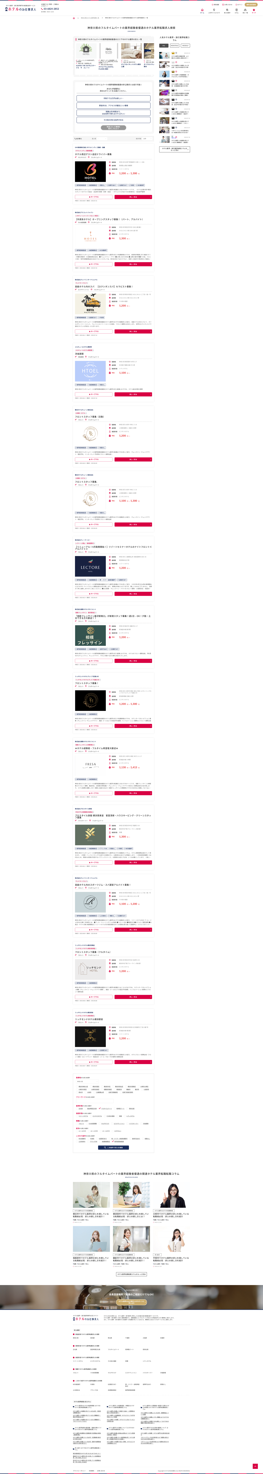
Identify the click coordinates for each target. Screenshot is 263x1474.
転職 (75, 1219)
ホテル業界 (81, 1219)
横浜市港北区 (119, 1086)
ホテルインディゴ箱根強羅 (84, 150)
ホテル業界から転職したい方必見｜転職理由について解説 (155, 1413)
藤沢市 (137, 1089)
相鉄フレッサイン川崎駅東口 (85, 744)
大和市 (89, 1092)
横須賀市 (119, 1089)
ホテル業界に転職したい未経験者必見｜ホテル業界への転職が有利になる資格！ (121, 1438)
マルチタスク (82, 157)
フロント (81, 420)
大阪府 (145, 1338)
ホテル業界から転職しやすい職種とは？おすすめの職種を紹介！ (155, 1418)
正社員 (81, 1108)
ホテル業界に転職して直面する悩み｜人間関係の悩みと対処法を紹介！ (121, 1412)
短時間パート (121, 1108)
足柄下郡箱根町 (113, 1092)
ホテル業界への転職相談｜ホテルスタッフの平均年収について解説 (121, 1416)
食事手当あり (112, 185)
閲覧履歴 (216, 4)
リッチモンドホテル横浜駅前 (85, 1015)
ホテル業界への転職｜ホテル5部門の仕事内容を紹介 (155, 1434)
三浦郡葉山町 (100, 1092)
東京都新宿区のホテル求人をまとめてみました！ (87, 1453)
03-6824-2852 (51, 9)
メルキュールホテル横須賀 (84, 350)
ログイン (239, 4)
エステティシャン (83, 289)
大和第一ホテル (80, 413)
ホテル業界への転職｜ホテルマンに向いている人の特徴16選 (121, 1420)
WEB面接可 (140, 185)
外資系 (132, 185)
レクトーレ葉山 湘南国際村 (85, 543)
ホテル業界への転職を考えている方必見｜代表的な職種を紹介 (87, 1412)
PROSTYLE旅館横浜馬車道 (84, 812)
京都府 (162, 1338)
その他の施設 (111, 1116)
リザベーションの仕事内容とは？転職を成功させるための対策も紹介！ (155, 1442)
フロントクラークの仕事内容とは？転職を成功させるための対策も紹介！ (155, 1438)
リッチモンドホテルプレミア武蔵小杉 (87, 679)
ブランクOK (103, 848)
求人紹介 (157, 1254)
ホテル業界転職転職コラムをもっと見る (131, 1274)
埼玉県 (110, 1338)
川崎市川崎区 (144, 1086)
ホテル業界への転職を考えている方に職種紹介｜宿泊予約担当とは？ (87, 1416)
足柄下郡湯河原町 (127, 1092)
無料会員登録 (251, 4)
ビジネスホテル (97, 1116)
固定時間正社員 (92, 1108)
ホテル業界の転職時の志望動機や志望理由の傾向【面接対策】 (87, 1434)
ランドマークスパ (81, 283)
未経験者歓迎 (93, 185)
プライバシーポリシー (79, 1470)
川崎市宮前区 (95, 1089)
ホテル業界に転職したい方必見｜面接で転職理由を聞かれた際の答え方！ (87, 1442)
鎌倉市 (128, 1089)
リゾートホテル (83, 1116)
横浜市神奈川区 (83, 1086)
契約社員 (131, 1108)
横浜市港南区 (132, 1086)
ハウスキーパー (83, 820)
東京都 (92, 1338)
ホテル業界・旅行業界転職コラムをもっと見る (174, 149)
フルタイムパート (96, 157)
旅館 (120, 1116)
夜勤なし (102, 185)
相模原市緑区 (108, 1089)
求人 (87, 1219)
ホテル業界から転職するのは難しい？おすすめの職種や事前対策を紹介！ (155, 1422)
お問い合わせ (228, 4)
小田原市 (146, 1089)
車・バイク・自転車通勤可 (108, 580)
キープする (95, 197)
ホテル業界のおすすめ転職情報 (84, 1210)
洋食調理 (81, 357)
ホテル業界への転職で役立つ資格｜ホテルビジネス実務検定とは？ (121, 1442)
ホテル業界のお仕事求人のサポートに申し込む (131, 1302)
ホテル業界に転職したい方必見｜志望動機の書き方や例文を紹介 (87, 1438)
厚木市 (81, 1092)
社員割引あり (123, 185)
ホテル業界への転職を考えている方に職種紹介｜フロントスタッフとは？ (87, 1420)
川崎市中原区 (83, 1089)
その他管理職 (82, 222)
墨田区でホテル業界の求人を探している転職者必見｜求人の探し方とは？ (87, 1457)
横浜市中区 (107, 1086)
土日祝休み (103, 915)
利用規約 (91, 1470)
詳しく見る (133, 197)
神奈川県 (76, 1338)
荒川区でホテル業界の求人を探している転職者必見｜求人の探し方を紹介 (87, 1461)
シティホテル (130, 1116)
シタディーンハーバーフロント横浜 (87, 215)
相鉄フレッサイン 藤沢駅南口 (85, 612)
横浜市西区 (96, 1086)
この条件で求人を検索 (115, 1147)
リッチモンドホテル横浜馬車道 (85, 948)
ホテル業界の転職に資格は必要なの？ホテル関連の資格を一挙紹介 (121, 1434)
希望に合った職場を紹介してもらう (113, 127)
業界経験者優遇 (81, 185)
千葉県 (127, 1338)
